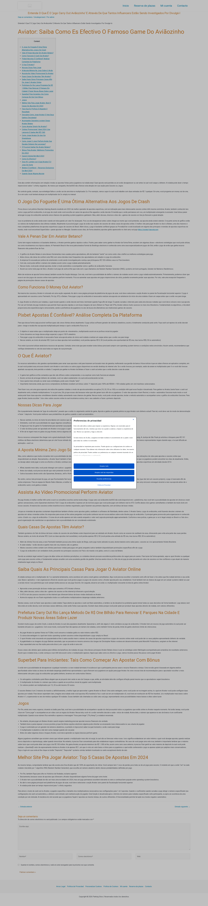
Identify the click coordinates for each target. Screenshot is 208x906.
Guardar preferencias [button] (104, 479)
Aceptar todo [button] (104, 466)
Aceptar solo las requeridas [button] (104, 472)
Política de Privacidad (104, 485)
